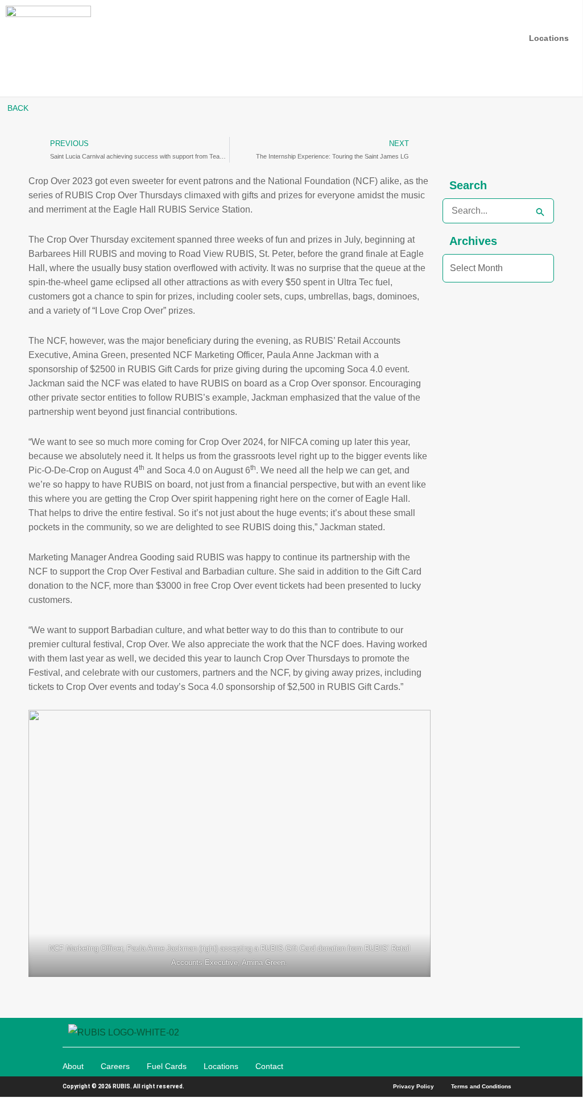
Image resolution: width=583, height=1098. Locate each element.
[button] (566, 51)
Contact (269, 1066)
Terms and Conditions (481, 1086)
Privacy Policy (413, 1086)
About (73, 1066)
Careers (115, 1066)
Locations (221, 1066)
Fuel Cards (167, 1066)
